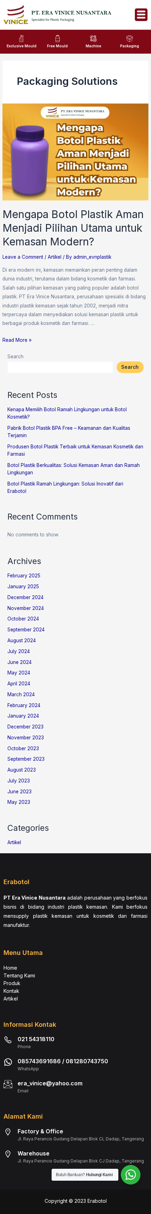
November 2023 (25, 737)
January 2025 (23, 586)
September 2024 (26, 629)
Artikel (54, 257)
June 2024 (19, 662)
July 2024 (18, 651)
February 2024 (23, 705)
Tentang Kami (19, 975)
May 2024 (18, 673)
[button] (141, 14)
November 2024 (25, 608)
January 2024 (23, 716)
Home (10, 968)
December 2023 (25, 727)
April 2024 (18, 683)
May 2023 (18, 802)
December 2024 (25, 597)
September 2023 (26, 759)
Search (15, 356)
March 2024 (21, 694)
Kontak (11, 991)
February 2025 (23, 575)
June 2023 (19, 791)
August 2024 (21, 640)
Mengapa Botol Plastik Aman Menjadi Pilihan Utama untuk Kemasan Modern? (73, 228)
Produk (12, 983)
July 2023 (18, 781)
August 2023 (21, 770)
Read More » (17, 340)
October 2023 (23, 748)
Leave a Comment (22, 257)
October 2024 (23, 619)
